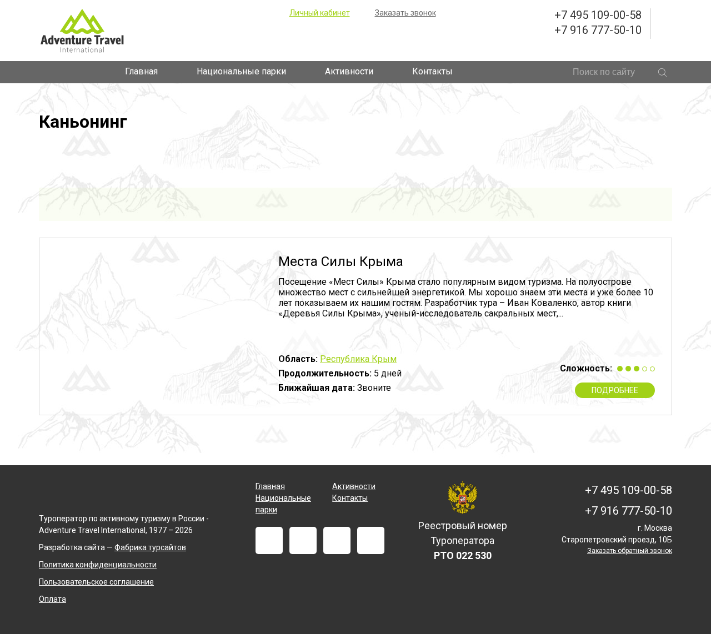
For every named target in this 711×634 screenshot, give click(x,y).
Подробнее (615, 390)
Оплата (52, 599)
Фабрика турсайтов (150, 547)
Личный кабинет (319, 13)
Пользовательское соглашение (96, 581)
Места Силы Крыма (340, 261)
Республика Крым (358, 359)
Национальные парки (241, 71)
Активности (349, 71)
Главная (141, 71)
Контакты (432, 71)
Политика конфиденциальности (98, 564)
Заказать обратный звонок (629, 551)
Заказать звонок (405, 12)
